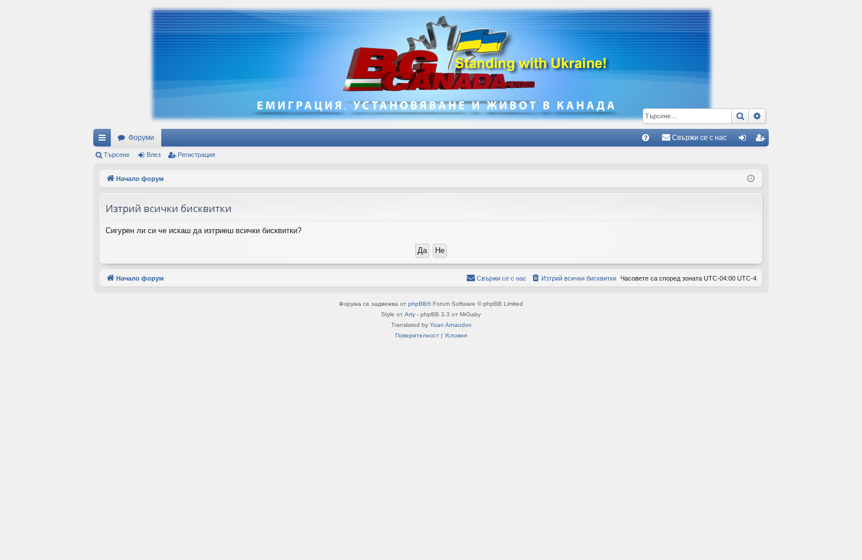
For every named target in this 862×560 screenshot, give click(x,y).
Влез (154, 154)
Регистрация (196, 154)
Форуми (141, 138)
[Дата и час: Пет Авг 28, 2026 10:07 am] (751, 179)
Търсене (117, 154)
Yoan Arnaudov (450, 325)
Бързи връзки (104, 140)
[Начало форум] (431, 64)
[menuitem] (645, 137)
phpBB (417, 304)
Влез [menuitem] (744, 140)
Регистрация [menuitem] (762, 140)
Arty (410, 314)
